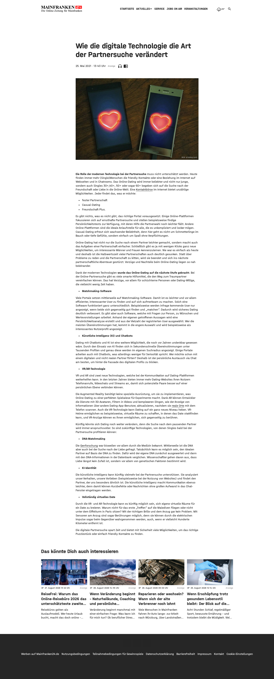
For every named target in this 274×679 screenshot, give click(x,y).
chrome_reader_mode (125, 66)
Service (159, 9)
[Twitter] (137, 643)
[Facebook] (127, 643)
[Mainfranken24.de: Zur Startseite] (61, 9)
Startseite (127, 9)
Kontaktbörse (144, 189)
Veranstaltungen (196, 9)
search (229, 9)
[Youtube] (147, 643)
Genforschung (89, 445)
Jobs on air (174, 9)
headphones (120, 66)
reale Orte (178, 405)
